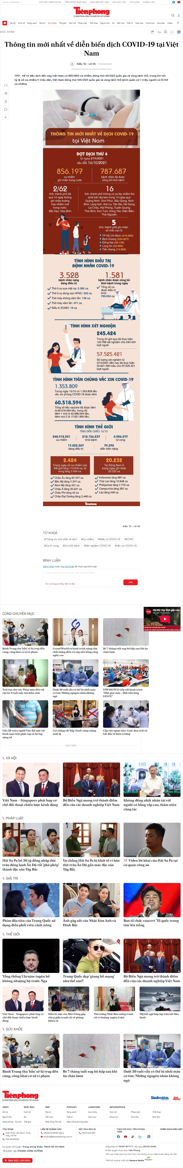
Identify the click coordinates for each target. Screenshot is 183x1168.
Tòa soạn (134, 2)
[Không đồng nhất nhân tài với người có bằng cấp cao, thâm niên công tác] (152, 780)
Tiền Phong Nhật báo (76, 2)
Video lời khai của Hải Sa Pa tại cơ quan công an (151, 862)
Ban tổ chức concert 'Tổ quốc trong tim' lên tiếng (151, 922)
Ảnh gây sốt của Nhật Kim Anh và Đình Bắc (89, 922)
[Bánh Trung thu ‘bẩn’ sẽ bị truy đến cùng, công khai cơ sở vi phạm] (25, 632)
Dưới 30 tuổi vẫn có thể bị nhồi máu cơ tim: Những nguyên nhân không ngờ (74, 693)
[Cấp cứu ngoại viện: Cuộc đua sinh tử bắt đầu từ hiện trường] (126, 714)
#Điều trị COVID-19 (109, 539)
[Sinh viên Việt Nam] (160, 1098)
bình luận (172, 32)
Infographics (117, 1107)
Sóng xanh (32, 23)
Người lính (105, 23)
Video (169, 23)
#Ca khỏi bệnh (71, 545)
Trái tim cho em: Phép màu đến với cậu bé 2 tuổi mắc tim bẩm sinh (23, 691)
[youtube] (179, 2)
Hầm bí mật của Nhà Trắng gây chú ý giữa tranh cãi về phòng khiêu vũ (66, 1017)
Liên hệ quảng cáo (51, 1129)
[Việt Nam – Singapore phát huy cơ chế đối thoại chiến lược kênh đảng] (30, 780)
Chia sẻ (6, 93)
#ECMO (128, 539)
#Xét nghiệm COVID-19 (97, 545)
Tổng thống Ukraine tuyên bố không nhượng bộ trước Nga (26, 978)
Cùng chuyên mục (18, 613)
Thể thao (94, 23)
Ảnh (47, 1107)
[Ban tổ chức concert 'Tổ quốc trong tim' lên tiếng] (152, 900)
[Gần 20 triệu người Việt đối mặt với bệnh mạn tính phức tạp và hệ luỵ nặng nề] (25, 714)
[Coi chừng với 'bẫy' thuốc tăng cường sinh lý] (76, 714)
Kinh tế (21, 23)
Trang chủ (4, 23)
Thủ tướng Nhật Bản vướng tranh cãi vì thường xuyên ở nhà (113, 1015)
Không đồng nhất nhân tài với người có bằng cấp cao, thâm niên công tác (150, 804)
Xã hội (13, 23)
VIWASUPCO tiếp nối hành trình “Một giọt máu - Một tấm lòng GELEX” (123, 693)
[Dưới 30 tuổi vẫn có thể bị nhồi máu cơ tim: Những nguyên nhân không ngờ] (76, 673)
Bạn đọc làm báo (19, 1160)
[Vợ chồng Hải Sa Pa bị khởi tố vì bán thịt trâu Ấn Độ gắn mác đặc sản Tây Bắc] (91, 840)
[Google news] (150, 1136)
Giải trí (130, 23)
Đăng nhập (48, 566)
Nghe (6, 85)
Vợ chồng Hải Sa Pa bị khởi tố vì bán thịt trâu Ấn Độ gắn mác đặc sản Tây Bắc (91, 865)
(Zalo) (61, 1133)
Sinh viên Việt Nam (99, 2)
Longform (94, 1107)
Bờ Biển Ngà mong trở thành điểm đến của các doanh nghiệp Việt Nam (91, 802)
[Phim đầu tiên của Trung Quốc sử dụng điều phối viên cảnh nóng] (30, 900)
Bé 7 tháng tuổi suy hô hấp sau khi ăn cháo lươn (125, 650)
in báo (165, 32)
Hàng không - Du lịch (12, 1121)
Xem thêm (178, 23)
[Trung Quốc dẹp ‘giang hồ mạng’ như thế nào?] (91, 956)
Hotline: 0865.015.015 (50, 2)
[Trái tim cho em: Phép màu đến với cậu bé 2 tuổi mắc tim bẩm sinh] (25, 673)
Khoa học (150, 23)
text (159, 32)
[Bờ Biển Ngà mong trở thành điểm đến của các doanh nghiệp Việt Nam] (91, 780)
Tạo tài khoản (67, 566)
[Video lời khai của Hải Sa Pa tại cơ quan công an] (152, 840)
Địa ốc (42, 23)
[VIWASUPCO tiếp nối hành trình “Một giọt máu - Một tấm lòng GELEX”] (126, 673)
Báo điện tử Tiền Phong (92, 12)
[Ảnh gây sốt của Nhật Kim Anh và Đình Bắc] (91, 900)
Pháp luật (82, 23)
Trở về (6, 117)
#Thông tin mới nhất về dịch (60, 539)
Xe (113, 23)
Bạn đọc (156, 1117)
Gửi (131, 582)
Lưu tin (6, 101)
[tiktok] (134, 1136)
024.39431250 (12, 1139)
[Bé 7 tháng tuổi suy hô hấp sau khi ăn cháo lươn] (126, 632)
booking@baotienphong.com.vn (58, 1136)
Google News (179, 32)
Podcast (72, 1107)
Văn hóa (120, 23)
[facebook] (173, 2)
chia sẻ (152, 32)
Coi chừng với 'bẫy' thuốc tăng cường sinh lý (74, 732)
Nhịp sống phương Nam (77, 1121)
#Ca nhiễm (87, 539)
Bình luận (6, 109)
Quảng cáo (149, 2)
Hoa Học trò (119, 2)
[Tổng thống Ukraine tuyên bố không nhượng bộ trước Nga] (30, 956)
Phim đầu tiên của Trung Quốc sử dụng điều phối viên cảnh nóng (28, 922)
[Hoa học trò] (177, 1098)
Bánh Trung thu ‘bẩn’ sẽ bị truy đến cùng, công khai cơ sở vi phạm (23, 650)
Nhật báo (29, 1107)
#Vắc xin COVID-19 (126, 545)
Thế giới (62, 23)
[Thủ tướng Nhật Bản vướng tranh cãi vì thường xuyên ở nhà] (114, 999)
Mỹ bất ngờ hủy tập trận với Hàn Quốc (159, 1015)
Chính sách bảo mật (171, 1129)
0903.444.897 (88, 1133)
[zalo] (142, 1136)
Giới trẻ (72, 23)
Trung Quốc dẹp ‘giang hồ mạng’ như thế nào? (89, 978)
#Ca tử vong (51, 545)
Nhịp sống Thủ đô (53, 1121)
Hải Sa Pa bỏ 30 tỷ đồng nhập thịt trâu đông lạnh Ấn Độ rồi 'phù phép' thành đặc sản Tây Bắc (30, 865)
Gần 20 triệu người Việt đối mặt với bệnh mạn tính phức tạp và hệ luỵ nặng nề (23, 734)
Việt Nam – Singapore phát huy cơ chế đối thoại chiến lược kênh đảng (30, 802)
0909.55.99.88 (51, 1133)
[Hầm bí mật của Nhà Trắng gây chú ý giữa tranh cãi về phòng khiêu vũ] (68, 999)
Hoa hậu (161, 23)
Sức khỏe (52, 23)
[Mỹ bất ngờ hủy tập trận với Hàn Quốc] (160, 999)
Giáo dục (139, 23)
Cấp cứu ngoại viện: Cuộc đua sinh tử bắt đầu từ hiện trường (125, 732)
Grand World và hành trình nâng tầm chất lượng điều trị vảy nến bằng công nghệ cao (75, 652)
